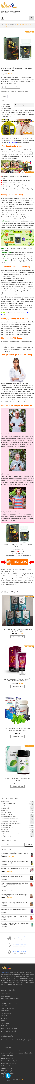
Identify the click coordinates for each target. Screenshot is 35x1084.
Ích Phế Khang (24, 91)
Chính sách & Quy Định (7, 1070)
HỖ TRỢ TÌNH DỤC (7, 812)
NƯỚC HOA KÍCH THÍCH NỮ (10, 821)
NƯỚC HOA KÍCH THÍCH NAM (10, 819)
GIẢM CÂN (5, 810)
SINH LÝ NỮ (5, 829)
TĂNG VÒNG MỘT (7, 836)
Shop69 (21, 1079)
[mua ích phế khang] (17, 561)
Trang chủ (3, 24)
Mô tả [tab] (4, 96)
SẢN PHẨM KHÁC (11, 24)
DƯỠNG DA (5, 806)
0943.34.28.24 (5, 12)
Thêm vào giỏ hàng (12, 87)
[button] (31, 33)
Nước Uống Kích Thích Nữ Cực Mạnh (12, 823)
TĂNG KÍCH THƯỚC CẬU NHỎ (10, 834)
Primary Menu (2, 18)
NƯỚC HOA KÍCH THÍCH (9, 816)
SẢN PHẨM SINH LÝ (7, 827)
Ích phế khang (13, 142)
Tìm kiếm (29, 845)
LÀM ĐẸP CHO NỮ (7, 814)
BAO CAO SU (5, 801)
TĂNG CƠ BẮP (6, 831)
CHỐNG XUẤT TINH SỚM (9, 804)
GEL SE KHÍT (5, 808)
